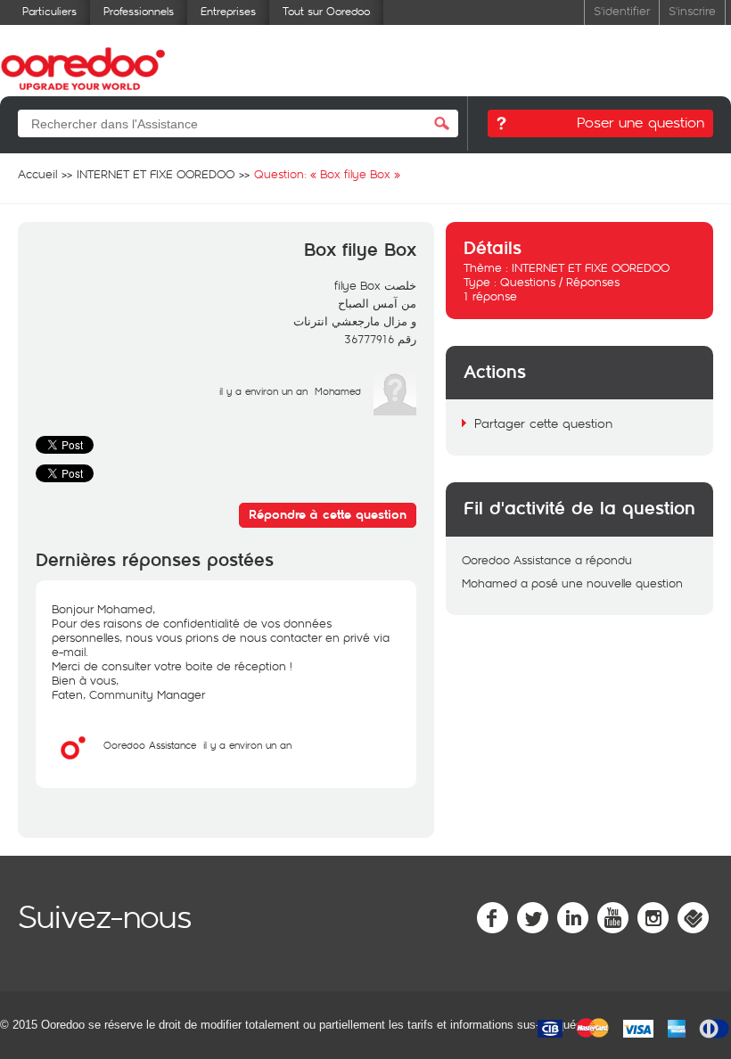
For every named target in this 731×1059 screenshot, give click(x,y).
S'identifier (622, 10)
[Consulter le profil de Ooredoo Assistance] (73, 765)
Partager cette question (543, 423)
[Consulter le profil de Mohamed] (395, 411)
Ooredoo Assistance (149, 744)
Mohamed (338, 391)
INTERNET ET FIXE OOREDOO (590, 267)
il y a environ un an (247, 744)
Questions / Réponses (560, 282)
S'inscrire (692, 10)
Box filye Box (360, 250)
